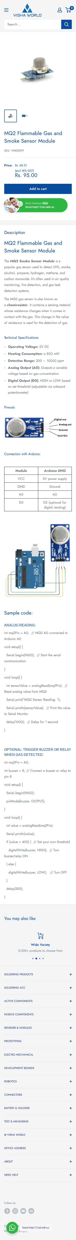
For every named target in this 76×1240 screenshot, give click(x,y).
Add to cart (38, 188)
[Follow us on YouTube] (23, 1211)
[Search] (66, 24)
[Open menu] (6, 10)
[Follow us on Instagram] (15, 1211)
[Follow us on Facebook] (7, 1211)
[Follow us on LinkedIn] (31, 1211)
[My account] (60, 10)
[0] (68, 10)
